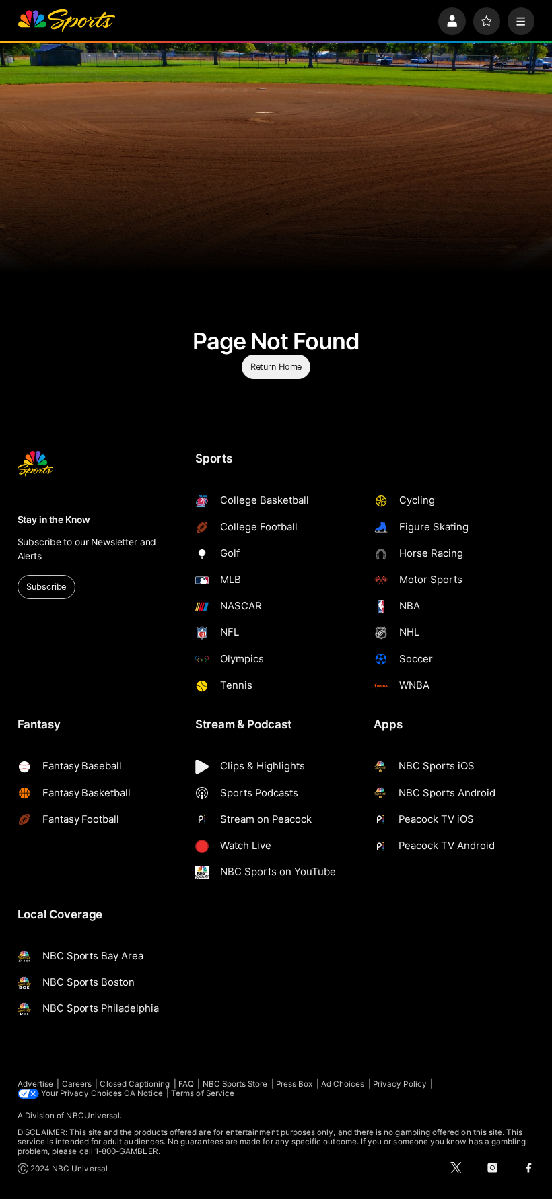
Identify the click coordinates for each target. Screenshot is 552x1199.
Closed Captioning (135, 1084)
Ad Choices (343, 1084)
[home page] (66, 21)
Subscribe (46, 587)
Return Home (276, 367)
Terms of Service (202, 1093)
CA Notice (143, 1093)
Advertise (36, 1084)
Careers (77, 1084)
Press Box (294, 1084)
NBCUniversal (93, 1115)
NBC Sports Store (235, 1084)
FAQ (186, 1084)
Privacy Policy (400, 1084)
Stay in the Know (54, 519)
